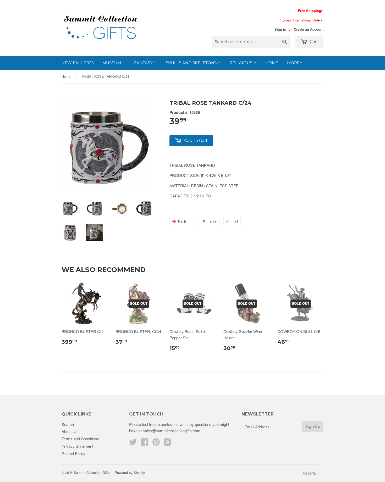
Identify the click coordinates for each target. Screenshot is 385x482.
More (293, 62)
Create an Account (308, 29)
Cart (313, 41)
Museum (112, 62)
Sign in (280, 29)
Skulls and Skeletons (192, 62)
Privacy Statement (77, 446)
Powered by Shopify (130, 472)
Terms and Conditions (80, 438)
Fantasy (144, 62)
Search (68, 424)
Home (271, 62)
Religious (241, 62)
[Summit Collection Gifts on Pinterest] (156, 443)
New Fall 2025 (78, 62)
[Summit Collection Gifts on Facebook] (144, 443)
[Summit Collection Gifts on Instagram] (168, 443)
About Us (70, 431)
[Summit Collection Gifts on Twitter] (133, 443)
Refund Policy (73, 453)
